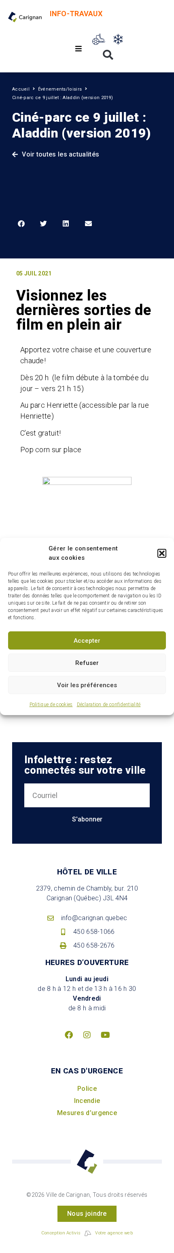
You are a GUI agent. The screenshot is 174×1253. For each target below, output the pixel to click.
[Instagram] (87, 1035)
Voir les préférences (87, 685)
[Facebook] (69, 1035)
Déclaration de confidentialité (109, 704)
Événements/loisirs (60, 89)
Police (87, 1088)
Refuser (87, 663)
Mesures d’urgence (87, 1113)
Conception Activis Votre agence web (87, 1233)
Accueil (21, 89)
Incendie (87, 1101)
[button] (162, 553)
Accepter (87, 640)
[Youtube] (105, 1035)
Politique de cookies (51, 704)
